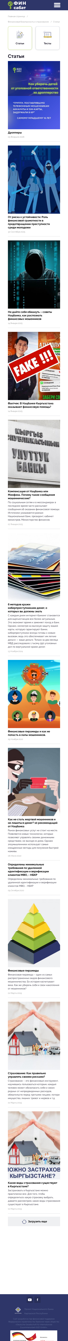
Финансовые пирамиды (23, 970)
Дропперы (15, 132)
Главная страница (16, 16)
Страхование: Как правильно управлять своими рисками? (27, 1075)
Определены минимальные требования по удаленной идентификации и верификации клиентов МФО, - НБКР (28, 869)
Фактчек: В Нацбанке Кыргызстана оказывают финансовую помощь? (30, 405)
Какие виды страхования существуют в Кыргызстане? (32, 1184)
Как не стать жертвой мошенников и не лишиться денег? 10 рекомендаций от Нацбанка (32, 823)
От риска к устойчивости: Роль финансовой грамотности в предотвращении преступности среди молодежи (29, 222)
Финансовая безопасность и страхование (28, 22)
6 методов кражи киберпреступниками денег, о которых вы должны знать (27, 608)
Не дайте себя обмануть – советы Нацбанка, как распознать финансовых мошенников (30, 315)
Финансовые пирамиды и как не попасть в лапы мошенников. (29, 733)
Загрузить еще (37, 1221)
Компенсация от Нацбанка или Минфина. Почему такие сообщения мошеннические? (31, 495)
